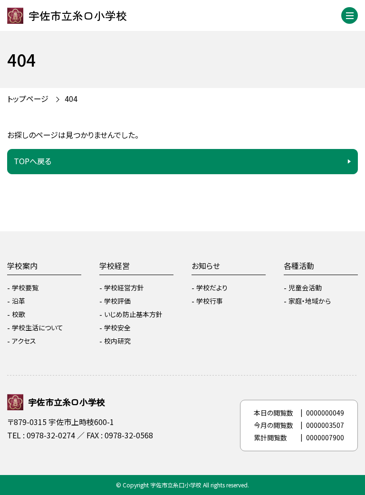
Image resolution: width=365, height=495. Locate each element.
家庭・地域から (309, 301)
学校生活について (37, 327)
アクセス (24, 341)
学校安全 (117, 327)
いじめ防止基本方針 (133, 314)
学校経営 (114, 265)
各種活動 (299, 265)
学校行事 (209, 301)
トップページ (27, 98)
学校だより (212, 287)
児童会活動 (305, 287)
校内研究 (117, 341)
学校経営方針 (124, 287)
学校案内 (22, 265)
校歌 (18, 314)
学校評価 (117, 301)
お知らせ (206, 265)
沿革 (18, 301)
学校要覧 (25, 287)
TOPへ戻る (32, 161)
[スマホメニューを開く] (349, 15)
